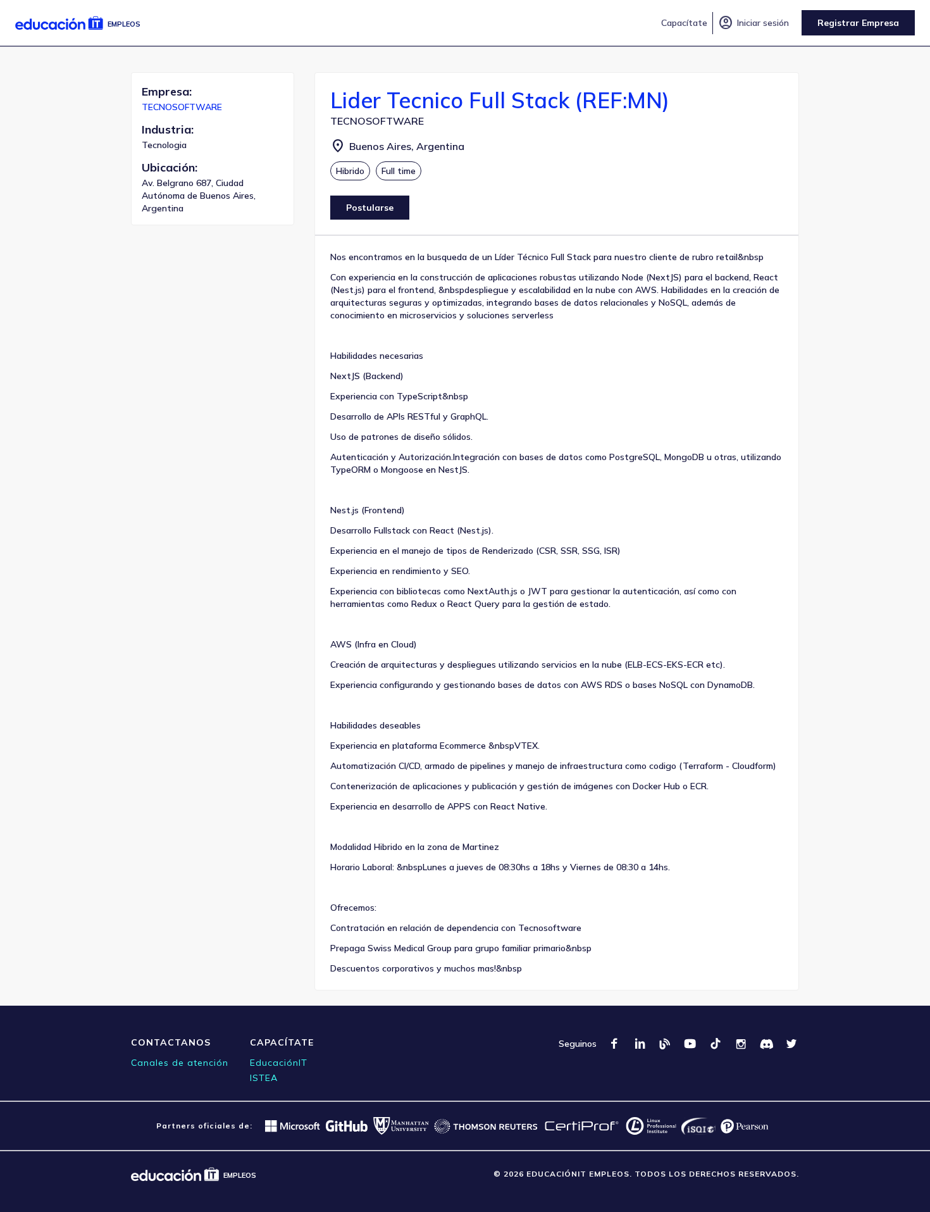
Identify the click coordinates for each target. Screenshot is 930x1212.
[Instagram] (740, 1043)
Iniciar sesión (753, 22)
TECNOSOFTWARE (182, 107)
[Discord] (766, 1043)
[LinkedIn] (639, 1043)
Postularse (370, 207)
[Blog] (665, 1043)
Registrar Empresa (858, 22)
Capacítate (684, 22)
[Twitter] (791, 1043)
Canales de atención (179, 1062)
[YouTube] (690, 1043)
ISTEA (264, 1078)
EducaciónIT (278, 1062)
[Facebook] (614, 1043)
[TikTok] (715, 1043)
